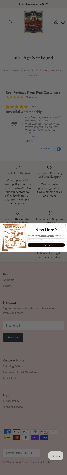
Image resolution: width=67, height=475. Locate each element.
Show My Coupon (46, 245)
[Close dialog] (65, 225)
